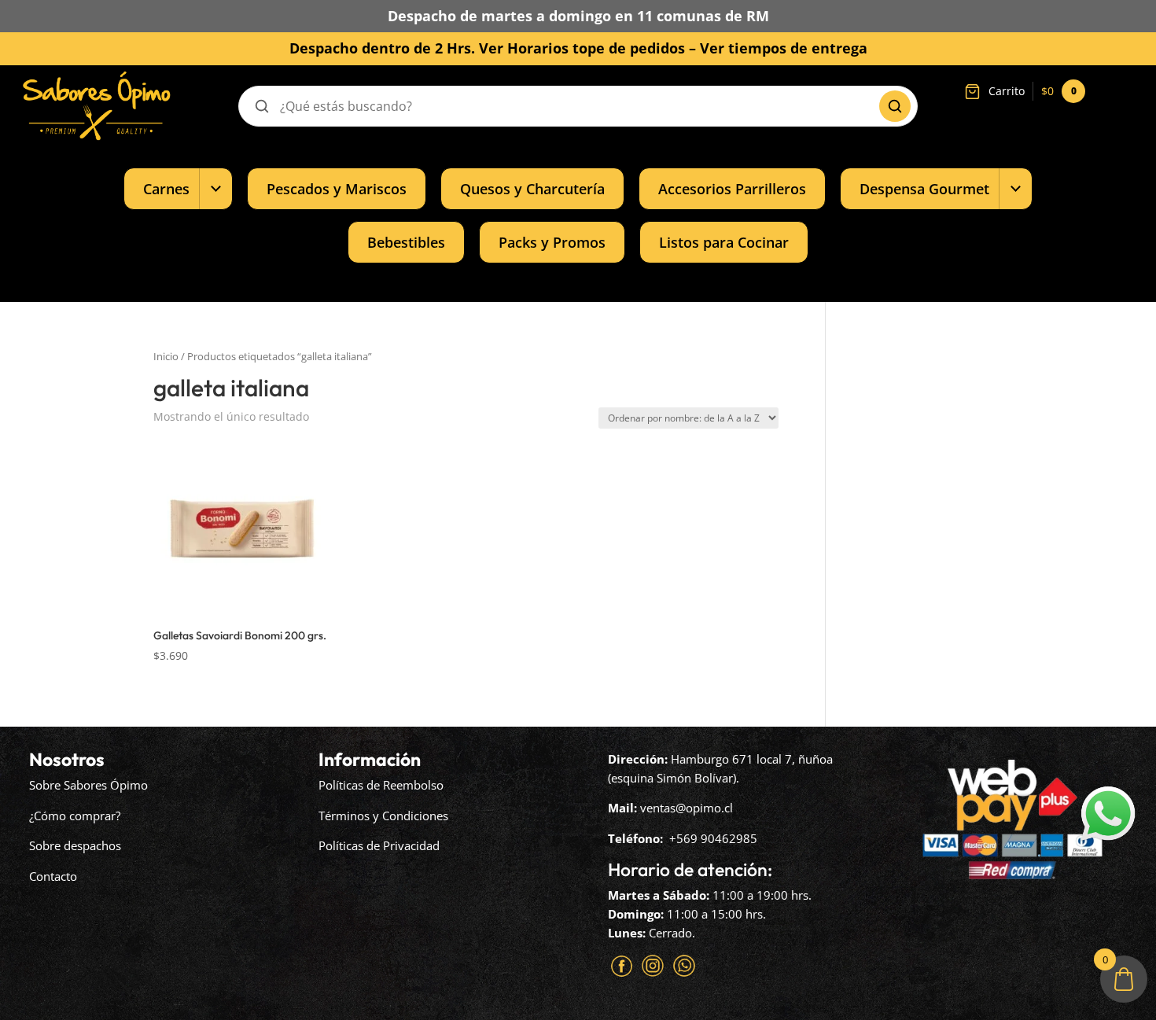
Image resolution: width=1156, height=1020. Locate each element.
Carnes (166, 188)
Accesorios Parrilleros (732, 188)
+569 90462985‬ (713, 838)
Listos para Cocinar (724, 242)
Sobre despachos (75, 845)
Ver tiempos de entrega (783, 48)
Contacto (53, 876)
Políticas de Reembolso (381, 785)
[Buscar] (895, 106)
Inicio (166, 356)
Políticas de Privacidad (379, 845)
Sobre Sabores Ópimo (88, 785)
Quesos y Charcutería (532, 188)
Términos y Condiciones (383, 815)
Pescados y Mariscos (337, 188)
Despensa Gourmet (924, 188)
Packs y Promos (552, 242)
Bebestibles (406, 242)
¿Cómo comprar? (74, 815)
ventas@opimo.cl (686, 808)
